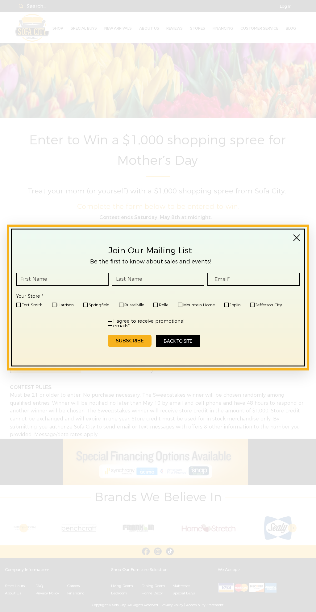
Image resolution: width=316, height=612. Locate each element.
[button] (296, 237)
